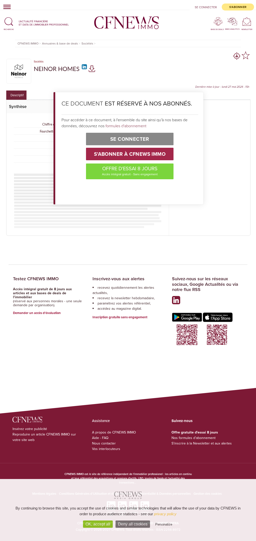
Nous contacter (104, 443)
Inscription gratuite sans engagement (119, 317)
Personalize (163, 524)
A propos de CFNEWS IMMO (114, 432)
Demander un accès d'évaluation (37, 312)
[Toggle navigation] (5, 7)
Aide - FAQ (100, 437)
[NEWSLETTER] (247, 21)
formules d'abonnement (126, 125)
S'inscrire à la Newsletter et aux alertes (202, 443)
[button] (9, 23)
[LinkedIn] (83, 68)
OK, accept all (98, 524)
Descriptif (17, 95)
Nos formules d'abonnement (194, 437)
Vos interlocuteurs (106, 448)
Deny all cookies (133, 524)
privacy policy (165, 514)
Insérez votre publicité (29, 428)
